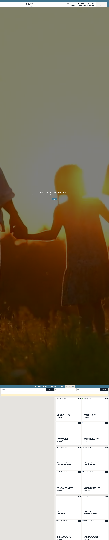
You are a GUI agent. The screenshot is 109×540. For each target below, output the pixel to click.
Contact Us (54, 199)
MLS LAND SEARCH (70, 386)
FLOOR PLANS (53, 386)
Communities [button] (73, 5)
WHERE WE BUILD (61, 386)
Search (50, 389)
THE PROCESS (45, 386)
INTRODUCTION (38, 386)
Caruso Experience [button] (92, 5)
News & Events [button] (85, 5)
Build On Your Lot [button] (79, 5)
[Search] (78, 3)
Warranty (88, 3)
